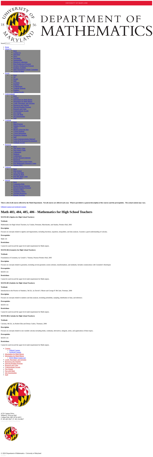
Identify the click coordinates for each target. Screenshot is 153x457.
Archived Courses (20, 207)
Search (3, 43)
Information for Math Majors (14, 354)
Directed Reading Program (14, 363)
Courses (7, 348)
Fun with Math (10, 371)
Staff (6, 375)
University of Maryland (77, 3)
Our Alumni (9, 369)
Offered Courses (14, 350)
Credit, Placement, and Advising (15, 360)
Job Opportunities (11, 373)
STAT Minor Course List (17, 358)
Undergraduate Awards (12, 367)
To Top (3, 455)
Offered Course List (7, 207)
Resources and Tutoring (13, 361)
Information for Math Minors (14, 356)
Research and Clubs (11, 365)
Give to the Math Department (10, 421)
